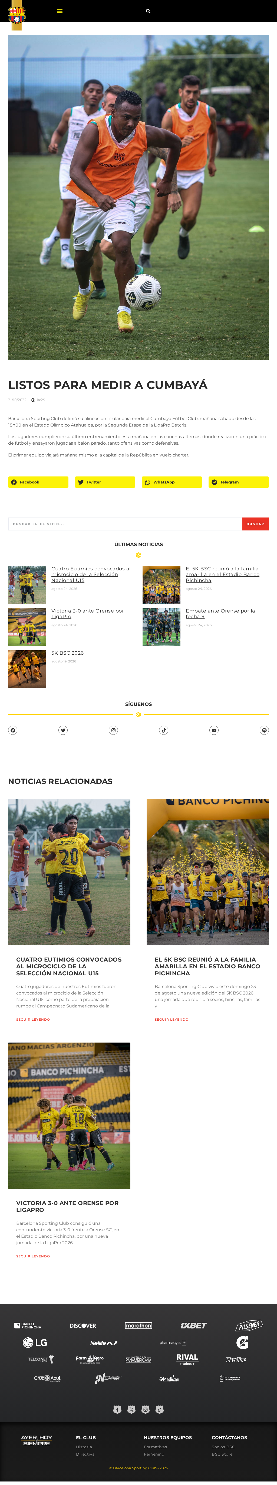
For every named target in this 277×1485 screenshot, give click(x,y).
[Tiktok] (163, 730)
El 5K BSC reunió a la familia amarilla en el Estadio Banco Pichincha (222, 574)
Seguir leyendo (33, 1019)
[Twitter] (63, 730)
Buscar (256, 524)
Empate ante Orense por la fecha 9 (220, 614)
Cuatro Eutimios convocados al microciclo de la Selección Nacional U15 (91, 574)
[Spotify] (264, 730)
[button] (59, 10)
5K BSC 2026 (67, 653)
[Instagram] (113, 730)
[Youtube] (214, 730)
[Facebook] (12, 730)
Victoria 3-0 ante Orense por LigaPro (87, 614)
